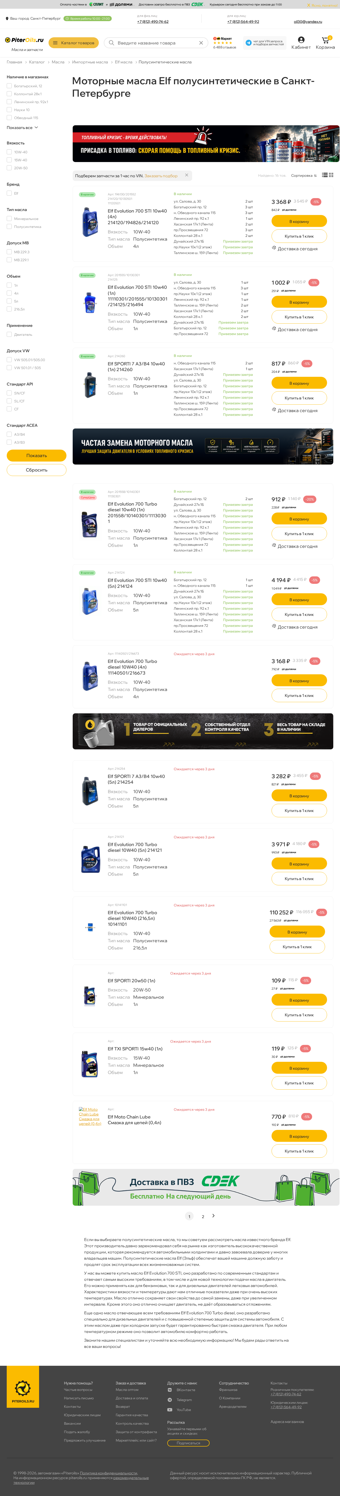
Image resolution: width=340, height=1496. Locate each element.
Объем (13, 276)
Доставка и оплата (132, 1398)
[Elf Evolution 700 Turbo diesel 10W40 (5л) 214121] (90, 859)
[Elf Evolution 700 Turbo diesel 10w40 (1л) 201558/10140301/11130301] (90, 525)
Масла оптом (127, 1389)
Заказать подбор (161, 176)
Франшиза (228, 1389)
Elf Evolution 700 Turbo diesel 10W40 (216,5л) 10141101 (132, 918)
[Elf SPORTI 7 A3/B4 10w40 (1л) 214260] (90, 384)
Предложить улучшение (85, 1440)
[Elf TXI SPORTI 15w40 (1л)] (90, 1064)
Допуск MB (18, 242)
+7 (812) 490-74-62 (153, 22)
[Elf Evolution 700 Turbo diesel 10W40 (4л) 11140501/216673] (90, 676)
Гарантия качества (132, 1415)
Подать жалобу (77, 1432)
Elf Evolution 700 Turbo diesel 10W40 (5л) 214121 (135, 847)
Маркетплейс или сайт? (136, 1440)
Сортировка (302, 175)
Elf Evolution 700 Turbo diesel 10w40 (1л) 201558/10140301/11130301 (137, 512)
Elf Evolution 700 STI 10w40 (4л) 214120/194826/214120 (137, 216)
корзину (299, 221)
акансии (72, 1423)
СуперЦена (88, 497)
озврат (123, 1406)
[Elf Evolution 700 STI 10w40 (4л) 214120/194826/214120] (90, 222)
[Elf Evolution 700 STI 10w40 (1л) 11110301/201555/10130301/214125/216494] (90, 303)
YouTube (184, 1410)
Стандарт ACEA (22, 425)
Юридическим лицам (82, 1415)
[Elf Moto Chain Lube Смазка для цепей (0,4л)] (90, 1132)
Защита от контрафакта (136, 1432)
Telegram (184, 1400)
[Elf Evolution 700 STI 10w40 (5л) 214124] (90, 601)
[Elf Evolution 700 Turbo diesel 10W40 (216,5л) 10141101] (90, 927)
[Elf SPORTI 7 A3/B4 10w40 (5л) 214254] (90, 791)
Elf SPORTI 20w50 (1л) (131, 980)
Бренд (13, 184)
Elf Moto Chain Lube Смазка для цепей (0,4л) (134, 1119)
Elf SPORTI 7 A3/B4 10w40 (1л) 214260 (136, 366)
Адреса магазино (287, 1421)
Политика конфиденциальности (108, 1473)
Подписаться (188, 1443)
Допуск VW (18, 350)
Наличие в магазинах (28, 76)
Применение (20, 325)
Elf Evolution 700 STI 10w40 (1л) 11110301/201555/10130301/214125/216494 (137, 295)
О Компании (229, 1398)
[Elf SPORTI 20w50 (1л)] (90, 996)
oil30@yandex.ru (308, 22)
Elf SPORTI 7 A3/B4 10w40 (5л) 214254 (136, 779)
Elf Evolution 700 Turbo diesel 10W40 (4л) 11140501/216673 (132, 667)
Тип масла (17, 209)
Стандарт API (20, 384)
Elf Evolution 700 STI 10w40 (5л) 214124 (137, 583)
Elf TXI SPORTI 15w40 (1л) (135, 1049)
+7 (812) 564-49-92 (243, 22)
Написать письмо (79, 1398)
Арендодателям (232, 1406)
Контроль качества (132, 1423)
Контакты (72, 1406)
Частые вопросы (78, 1389)
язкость (16, 142)
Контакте (186, 1390)
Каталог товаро (77, 42)
